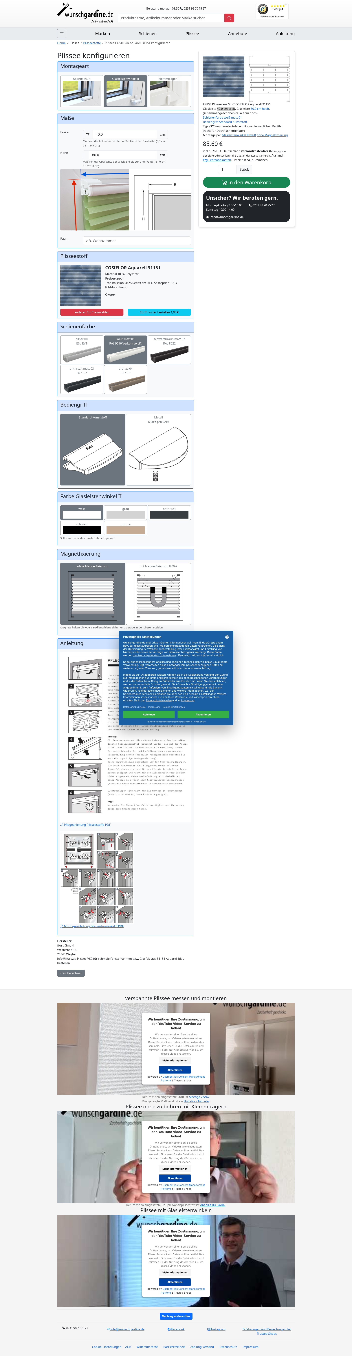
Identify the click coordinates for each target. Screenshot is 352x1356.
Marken (102, 33)
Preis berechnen (71, 973)
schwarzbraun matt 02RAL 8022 (169, 341)
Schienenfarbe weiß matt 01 (222, 117)
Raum (64, 239)
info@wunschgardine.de (227, 217)
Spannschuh (81, 79)
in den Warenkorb (249, 182)
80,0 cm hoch (260, 109)
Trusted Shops (182, 1080)
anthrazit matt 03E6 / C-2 (82, 371)
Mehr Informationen (175, 1060)
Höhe (64, 153)
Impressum (250, 1347)
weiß (81, 509)
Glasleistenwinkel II (125, 79)
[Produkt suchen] (229, 18)
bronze (126, 524)
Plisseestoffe (92, 43)
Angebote (237, 33)
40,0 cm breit (226, 109)
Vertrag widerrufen (176, 1316)
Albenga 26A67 (199, 1097)
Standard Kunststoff (93, 417)
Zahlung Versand (202, 1347)
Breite (64, 132)
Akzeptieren (175, 1070)
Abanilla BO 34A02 (212, 1205)
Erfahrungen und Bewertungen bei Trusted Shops (267, 1331)
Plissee (192, 33)
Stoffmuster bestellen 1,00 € (159, 312)
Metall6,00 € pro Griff (158, 419)
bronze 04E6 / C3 (126, 371)
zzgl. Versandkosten (217, 160)
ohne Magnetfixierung (92, 566)
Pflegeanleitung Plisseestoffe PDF (87, 825)
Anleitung (285, 33)
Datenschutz (228, 1347)
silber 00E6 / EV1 (82, 341)
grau (125, 509)
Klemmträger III (169, 79)
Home (61, 43)
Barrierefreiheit (174, 1347)
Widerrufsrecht (147, 1347)
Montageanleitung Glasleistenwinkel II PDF (93, 926)
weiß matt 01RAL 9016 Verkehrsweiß (125, 341)
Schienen (148, 33)
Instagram (217, 1329)
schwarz (82, 524)
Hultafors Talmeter (196, 1101)
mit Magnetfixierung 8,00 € (158, 566)
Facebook (177, 1329)
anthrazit (169, 509)
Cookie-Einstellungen (106, 1347)
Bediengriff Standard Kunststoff (225, 122)
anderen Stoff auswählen (91, 312)
